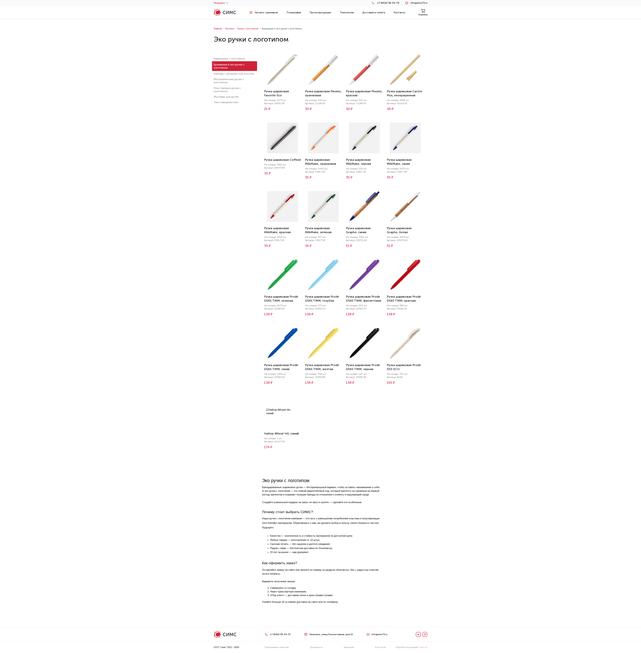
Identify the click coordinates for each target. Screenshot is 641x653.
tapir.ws (423, 647)
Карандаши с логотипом (229, 58)
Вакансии (349, 647)
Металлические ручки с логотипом (229, 81)
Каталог (229, 28)
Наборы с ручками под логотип (234, 73)
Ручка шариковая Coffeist (282, 160)
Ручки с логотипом (248, 28)
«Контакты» (342, 570)
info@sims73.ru (419, 3)
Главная (218, 28)
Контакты (380, 647)
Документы (316, 647)
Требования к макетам (276, 647)
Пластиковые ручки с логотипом (227, 89)
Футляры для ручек (226, 96)
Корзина (423, 14)
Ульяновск (219, 3)
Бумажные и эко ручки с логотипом (229, 66)
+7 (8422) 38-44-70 (388, 3)
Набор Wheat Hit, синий (281, 433)
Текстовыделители (226, 102)
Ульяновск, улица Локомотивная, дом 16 (331, 634)
